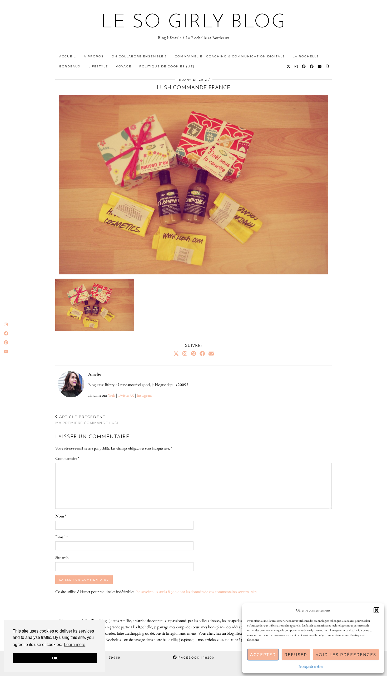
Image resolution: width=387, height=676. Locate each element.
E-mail (61, 537)
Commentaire (67, 458)
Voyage (123, 66)
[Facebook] (312, 66)
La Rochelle (306, 56)
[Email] (320, 66)
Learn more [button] (74, 644)
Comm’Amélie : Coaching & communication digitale (230, 56)
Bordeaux (70, 66)
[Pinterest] (304, 66)
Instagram (144, 395)
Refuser (295, 654)
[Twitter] (289, 66)
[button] (376, 610)
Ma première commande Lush (87, 420)
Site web (61, 557)
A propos (94, 56)
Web (111, 395)
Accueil (67, 56)
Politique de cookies (311, 666)
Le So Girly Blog (193, 22)
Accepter (263, 654)
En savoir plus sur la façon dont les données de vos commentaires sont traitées (196, 591)
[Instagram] (296, 66)
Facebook (195, 657)
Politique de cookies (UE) (167, 66)
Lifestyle (98, 66)
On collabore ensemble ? (139, 56)
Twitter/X (126, 395)
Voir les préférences (346, 654)
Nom (60, 516)
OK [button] (55, 658)
